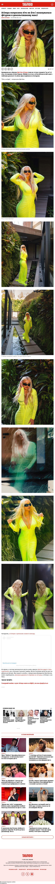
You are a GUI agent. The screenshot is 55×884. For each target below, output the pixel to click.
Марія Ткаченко (5, 17)
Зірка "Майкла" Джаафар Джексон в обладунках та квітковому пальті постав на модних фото (13, 756)
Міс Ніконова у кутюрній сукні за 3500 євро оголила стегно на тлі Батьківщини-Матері (39, 806)
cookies (13, 882)
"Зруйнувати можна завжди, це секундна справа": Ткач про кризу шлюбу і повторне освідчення (40, 829)
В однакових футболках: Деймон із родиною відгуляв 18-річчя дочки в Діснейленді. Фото (13, 829)
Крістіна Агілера (22, 72)
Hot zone (37, 8)
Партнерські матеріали (33, 869)
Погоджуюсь (3, 883)
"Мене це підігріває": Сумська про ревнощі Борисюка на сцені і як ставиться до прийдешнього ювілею (13, 782)
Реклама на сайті (13, 869)
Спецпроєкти (44, 8)
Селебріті (3, 8)
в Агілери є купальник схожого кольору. (22, 633)
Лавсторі (31, 8)
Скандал (9, 8)
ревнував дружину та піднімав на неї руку (28, 675)
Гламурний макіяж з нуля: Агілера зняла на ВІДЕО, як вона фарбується (24, 683)
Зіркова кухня (24, 8)
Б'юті (18, 8)
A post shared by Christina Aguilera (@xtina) (26, 665)
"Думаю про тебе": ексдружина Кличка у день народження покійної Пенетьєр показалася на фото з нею (13, 806)
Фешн (14, 8)
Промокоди (43, 869)
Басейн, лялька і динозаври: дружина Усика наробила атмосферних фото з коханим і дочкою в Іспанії (41, 782)
